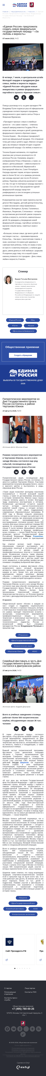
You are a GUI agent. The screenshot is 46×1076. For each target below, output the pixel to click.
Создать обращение (23, 355)
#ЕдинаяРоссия (15, 320)
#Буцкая (31, 325)
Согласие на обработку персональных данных (23, 1056)
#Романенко (23, 635)
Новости (31, 11)
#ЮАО (34, 651)
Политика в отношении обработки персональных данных (23, 1053)
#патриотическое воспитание (23, 914)
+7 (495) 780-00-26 (23, 1008)
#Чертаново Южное (15, 651)
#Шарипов (23, 898)
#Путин (15, 325)
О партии (8, 988)
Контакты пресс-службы (11, 999)
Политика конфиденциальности (23, 1050)
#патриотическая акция (23, 646)
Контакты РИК (30, 992)
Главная (5, 11)
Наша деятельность (18, 11)
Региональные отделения (10, 993)
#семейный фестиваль (15, 909)
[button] (14, 968)
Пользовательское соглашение (23, 1048)
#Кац (33, 320)
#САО (35, 909)
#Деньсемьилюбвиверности (23, 331)
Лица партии (30, 988)
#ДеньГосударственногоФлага (23, 640)
